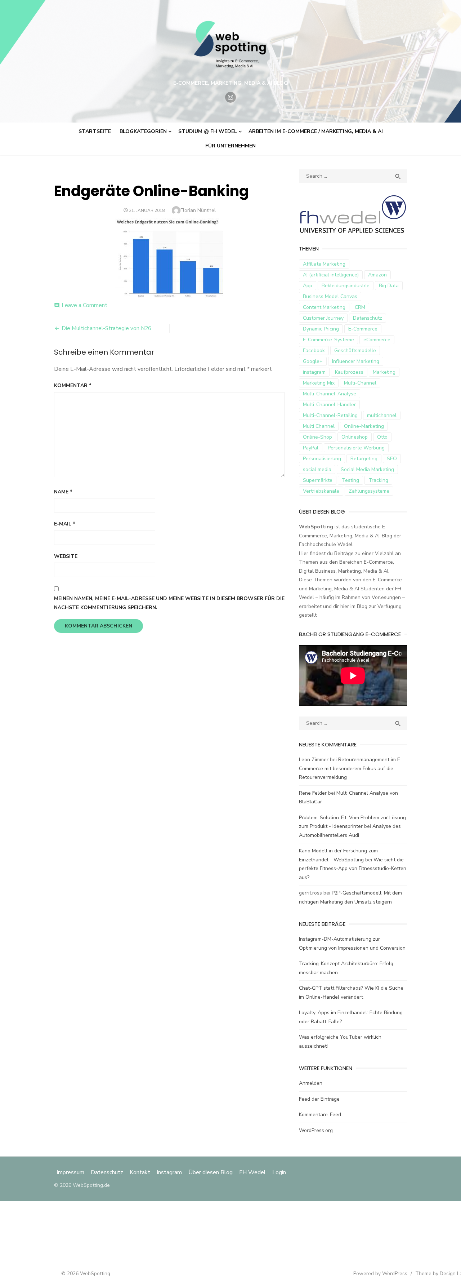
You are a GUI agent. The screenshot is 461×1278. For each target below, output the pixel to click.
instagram (314, 372)
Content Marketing (324, 307)
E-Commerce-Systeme (328, 339)
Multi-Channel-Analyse (329, 393)
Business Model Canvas (330, 296)
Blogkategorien (143, 131)
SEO (392, 458)
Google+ (313, 361)
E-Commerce (362, 328)
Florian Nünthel (198, 210)
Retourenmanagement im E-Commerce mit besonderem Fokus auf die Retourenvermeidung (350, 768)
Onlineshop (354, 437)
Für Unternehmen (230, 145)
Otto (382, 437)
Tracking (378, 480)
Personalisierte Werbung (356, 447)
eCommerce (376, 339)
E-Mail (64, 523)
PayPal (310, 447)
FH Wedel (252, 1172)
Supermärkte (317, 480)
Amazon (377, 274)
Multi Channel (319, 426)
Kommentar (72, 385)
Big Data (389, 285)
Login (279, 1172)
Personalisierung (322, 458)
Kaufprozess (349, 372)
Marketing (384, 372)
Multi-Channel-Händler (329, 404)
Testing (350, 480)
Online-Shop (317, 437)
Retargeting (363, 458)
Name (63, 491)
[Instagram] (230, 97)
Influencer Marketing (355, 361)
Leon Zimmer (313, 759)
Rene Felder (313, 793)
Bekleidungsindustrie (346, 285)
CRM (360, 307)
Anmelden (310, 1083)
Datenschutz (367, 318)
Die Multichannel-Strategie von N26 (106, 328)
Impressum (71, 1172)
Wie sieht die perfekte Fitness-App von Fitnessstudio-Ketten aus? (352, 868)
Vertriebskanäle (321, 491)
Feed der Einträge (319, 1099)
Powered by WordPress (380, 1273)
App (307, 285)
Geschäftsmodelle (355, 350)
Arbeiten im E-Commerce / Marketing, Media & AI (316, 131)
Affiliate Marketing (324, 264)
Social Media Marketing (367, 469)
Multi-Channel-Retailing (330, 415)
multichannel (382, 415)
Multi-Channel (360, 383)
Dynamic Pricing (321, 328)
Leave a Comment (84, 305)
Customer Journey (323, 318)
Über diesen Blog (210, 1172)
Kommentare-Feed (320, 1114)
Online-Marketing (364, 426)
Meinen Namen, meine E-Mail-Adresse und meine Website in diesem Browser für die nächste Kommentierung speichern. (169, 603)
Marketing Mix (319, 383)
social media (317, 469)
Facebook (314, 350)
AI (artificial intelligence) (331, 274)
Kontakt (140, 1172)
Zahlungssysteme (369, 491)
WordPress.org (316, 1130)
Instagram (169, 1172)
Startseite (95, 131)
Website (65, 556)
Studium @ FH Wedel (207, 131)
